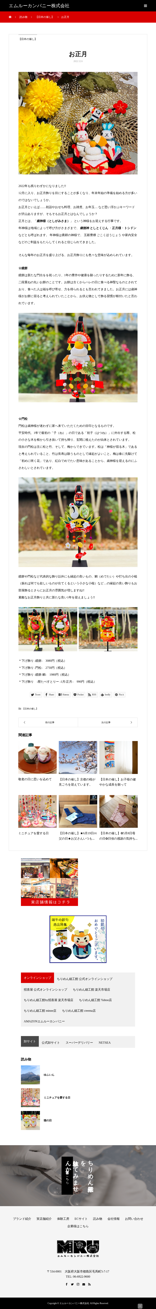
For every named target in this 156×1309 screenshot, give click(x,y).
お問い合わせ (134, 1218)
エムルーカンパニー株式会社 (39, 5)
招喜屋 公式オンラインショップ (45, 989)
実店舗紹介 (44, 1218)
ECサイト (81, 1218)
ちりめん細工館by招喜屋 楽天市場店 (48, 1000)
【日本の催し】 (27, 39)
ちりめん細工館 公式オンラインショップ (84, 979)
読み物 (97, 1218)
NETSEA (105, 1042)
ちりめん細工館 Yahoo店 (95, 1000)
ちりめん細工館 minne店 (40, 1010)
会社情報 (113, 1218)
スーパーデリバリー (79, 1042)
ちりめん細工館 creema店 (79, 1010)
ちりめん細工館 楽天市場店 (91, 989)
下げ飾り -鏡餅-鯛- (33, 674)
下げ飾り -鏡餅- (31, 660)
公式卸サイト (51, 1042)
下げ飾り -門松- (31, 667)
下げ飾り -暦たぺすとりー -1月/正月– (47, 681)
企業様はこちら (78, 1226)
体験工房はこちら (67, 1176)
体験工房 (63, 1218)
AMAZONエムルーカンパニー (44, 1021)
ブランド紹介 (22, 1218)
